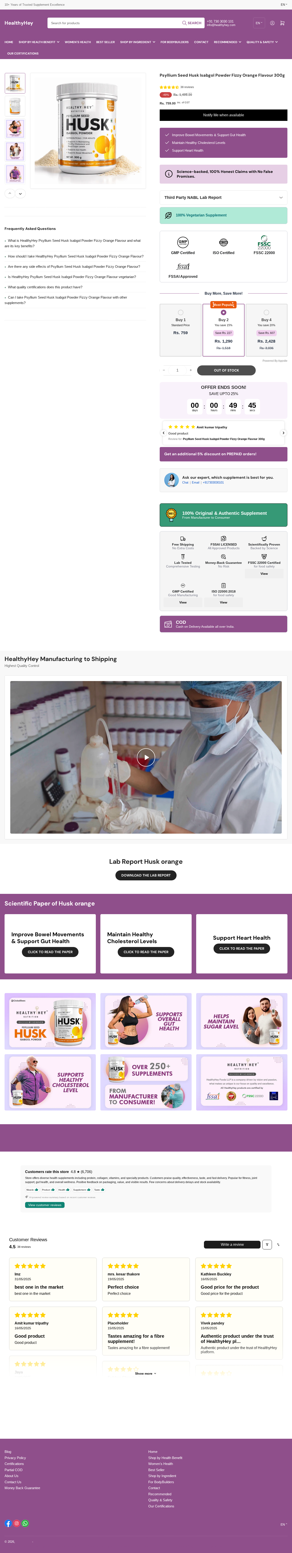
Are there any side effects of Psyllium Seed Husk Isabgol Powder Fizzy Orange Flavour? (74, 266)
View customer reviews (44, 1205)
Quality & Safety (260, 42)
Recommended (225, 42)
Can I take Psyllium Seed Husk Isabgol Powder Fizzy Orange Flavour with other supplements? (66, 300)
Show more (143, 1373)
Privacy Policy (15, 1458)
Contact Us (13, 1482)
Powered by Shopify (47, 1541)
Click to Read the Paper (50, 952)
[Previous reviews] (164, 433)
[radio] (180, 330)
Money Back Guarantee (22, 1488)
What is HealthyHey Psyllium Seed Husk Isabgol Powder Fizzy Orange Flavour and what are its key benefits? (73, 243)
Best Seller (105, 42)
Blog (8, 1452)
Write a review (232, 1244)
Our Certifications (23, 53)
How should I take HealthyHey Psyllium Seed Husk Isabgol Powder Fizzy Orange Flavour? (75, 256)
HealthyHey (23, 1541)
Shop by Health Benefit (37, 42)
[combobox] (126, 23)
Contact (201, 42)
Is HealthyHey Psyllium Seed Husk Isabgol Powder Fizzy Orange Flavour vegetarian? (72, 277)
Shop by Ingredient (135, 42)
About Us (11, 1476)
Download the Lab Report (146, 875)
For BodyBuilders (175, 42)
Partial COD (14, 1470)
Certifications (14, 1464)
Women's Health (78, 42)
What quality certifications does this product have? (45, 287)
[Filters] (267, 1244)
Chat (185, 482)
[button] (169, 87)
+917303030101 (213, 482)
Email (196, 482)
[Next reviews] (284, 433)
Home (9, 42)
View (264, 573)
